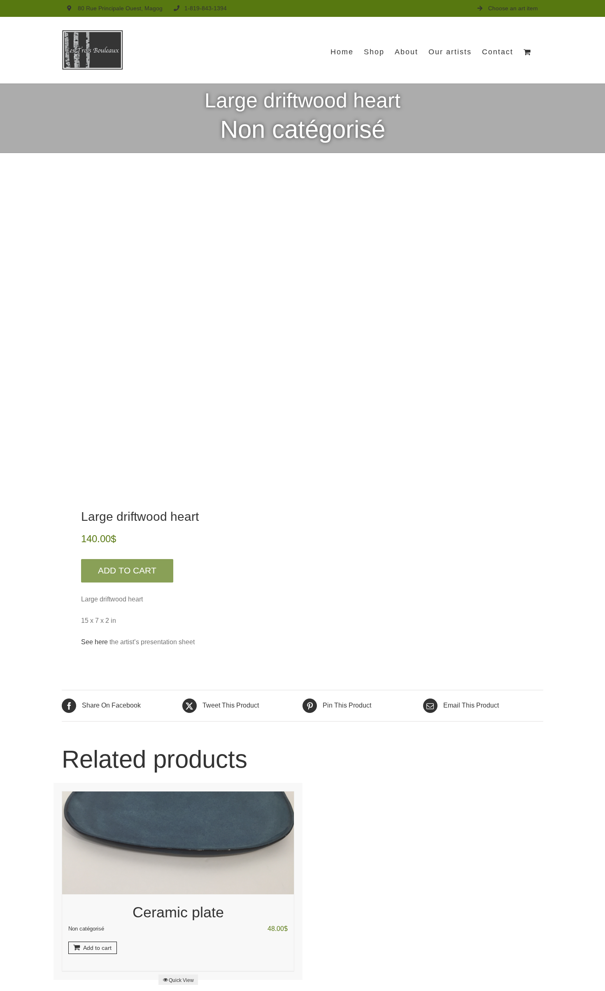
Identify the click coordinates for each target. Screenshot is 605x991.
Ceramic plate (178, 912)
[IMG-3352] (177, 334)
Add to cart (127, 570)
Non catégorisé (302, 129)
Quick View (181, 980)
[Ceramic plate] (178, 842)
